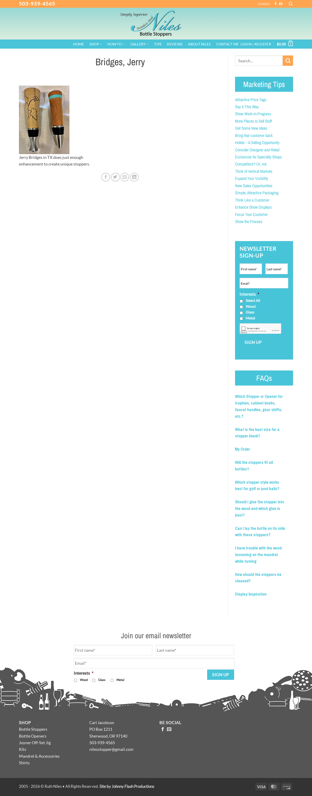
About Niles (199, 44)
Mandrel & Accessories (39, 756)
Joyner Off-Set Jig (35, 742)
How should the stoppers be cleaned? (258, 578)
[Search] (290, 3)
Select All (253, 300)
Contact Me (227, 44)
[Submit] (288, 60)
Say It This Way (247, 107)
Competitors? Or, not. (251, 164)
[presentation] (260, 328)
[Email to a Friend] (124, 177)
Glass (250, 312)
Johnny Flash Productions (133, 786)
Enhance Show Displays (253, 207)
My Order (242, 449)
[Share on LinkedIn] (134, 177)
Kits (22, 749)
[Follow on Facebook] (275, 4)
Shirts (24, 762)
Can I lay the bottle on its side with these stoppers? (260, 531)
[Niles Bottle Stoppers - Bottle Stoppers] (156, 23)
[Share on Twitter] (115, 177)
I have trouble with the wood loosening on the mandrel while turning (258, 554)
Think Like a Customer (252, 200)
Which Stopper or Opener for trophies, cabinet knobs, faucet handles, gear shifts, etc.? (259, 406)
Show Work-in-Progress (253, 114)
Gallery (138, 44)
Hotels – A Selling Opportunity (257, 142)
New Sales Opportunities (253, 186)
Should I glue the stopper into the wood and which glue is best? (259, 508)
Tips (157, 44)
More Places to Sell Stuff (253, 121)
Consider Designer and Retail (257, 150)
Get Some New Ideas (251, 128)
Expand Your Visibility (251, 178)
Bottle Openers (32, 735)
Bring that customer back (254, 135)
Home (78, 44)
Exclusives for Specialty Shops (258, 157)
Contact (264, 4)
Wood (251, 306)
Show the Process (248, 221)
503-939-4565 (37, 3)
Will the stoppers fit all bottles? (254, 466)
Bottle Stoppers (33, 729)
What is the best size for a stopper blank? (257, 433)
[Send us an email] (280, 4)
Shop (94, 44)
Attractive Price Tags (251, 99)
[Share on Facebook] (105, 177)
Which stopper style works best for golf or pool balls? (257, 485)
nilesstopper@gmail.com (111, 749)
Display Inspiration (251, 594)
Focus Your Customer (251, 214)
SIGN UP (253, 342)
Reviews (174, 44)
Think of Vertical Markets (253, 171)
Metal (250, 318)
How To (114, 44)
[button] (255, 44)
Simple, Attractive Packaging (256, 193)
